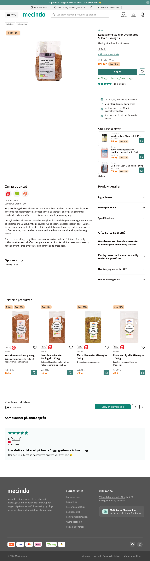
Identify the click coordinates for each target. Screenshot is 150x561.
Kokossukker (22, 24)
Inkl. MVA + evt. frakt (108, 54)
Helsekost (9, 24)
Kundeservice (73, 497)
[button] (142, 14)
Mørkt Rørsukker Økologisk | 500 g (93, 357)
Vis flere (101, 176)
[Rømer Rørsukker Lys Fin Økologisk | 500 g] (129, 327)
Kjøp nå (117, 71)
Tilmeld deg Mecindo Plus (112, 497)
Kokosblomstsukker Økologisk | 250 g (52, 357)
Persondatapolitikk (75, 506)
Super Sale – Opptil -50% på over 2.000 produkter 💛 (75, 2)
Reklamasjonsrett (74, 526)
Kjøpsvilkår (71, 502)
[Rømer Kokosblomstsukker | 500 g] (21, 327)
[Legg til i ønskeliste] (142, 72)
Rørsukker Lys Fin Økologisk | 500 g (128, 357)
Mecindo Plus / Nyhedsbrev (106, 556)
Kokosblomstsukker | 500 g (19, 355)
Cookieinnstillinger (133, 556)
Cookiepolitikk (73, 511)
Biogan (101, 30)
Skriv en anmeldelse (113, 406)
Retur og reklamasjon (77, 516)
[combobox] (80, 15)
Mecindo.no (21, 556)
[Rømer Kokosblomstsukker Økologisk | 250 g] (57, 327)
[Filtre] (135, 406)
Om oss (86, 556)
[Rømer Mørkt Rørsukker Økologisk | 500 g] (93, 327)
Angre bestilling (74, 521)
